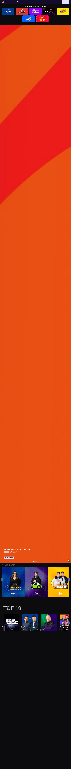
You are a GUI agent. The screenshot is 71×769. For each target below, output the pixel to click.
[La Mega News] (36, 582)
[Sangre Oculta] (13, 582)
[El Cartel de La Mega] (10, 622)
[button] (2, 293)
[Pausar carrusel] (69, 560)
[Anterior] (2, 579)
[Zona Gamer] (59, 582)
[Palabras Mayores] (48, 622)
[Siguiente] (69, 579)
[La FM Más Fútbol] (29, 622)
